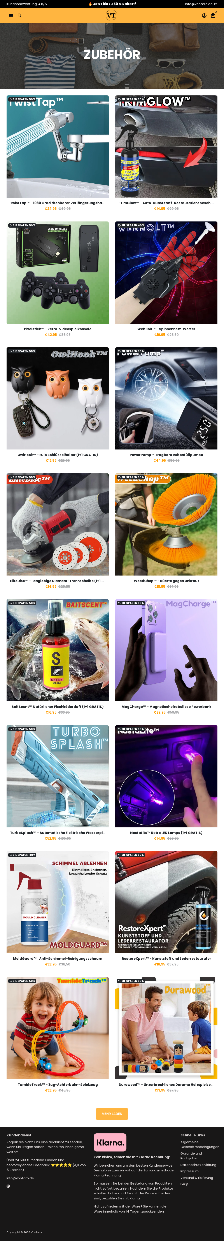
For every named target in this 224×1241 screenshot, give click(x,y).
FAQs (184, 1184)
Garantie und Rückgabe (191, 1156)
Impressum (189, 1171)
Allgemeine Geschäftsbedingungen (199, 1144)
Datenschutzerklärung (198, 1164)
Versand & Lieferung (196, 1177)
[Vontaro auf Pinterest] (8, 1186)
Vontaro (36, 1232)
